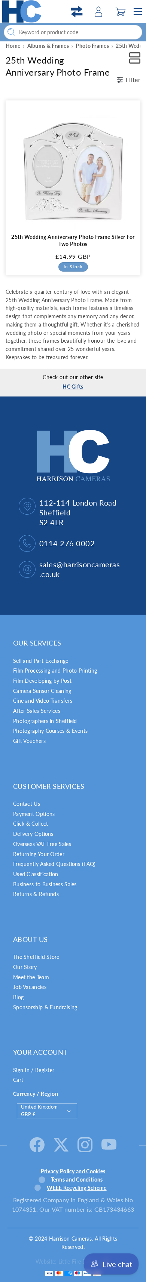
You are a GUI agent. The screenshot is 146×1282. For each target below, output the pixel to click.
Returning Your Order (38, 854)
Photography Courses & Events (50, 731)
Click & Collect (30, 823)
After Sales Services (36, 711)
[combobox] (73, 32)
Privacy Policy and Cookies (73, 1171)
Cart (18, 1080)
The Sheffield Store (36, 957)
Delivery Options (33, 834)
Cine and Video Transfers (42, 700)
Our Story (25, 967)
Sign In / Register (33, 1070)
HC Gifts (73, 386)
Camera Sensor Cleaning (42, 691)
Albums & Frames (48, 46)
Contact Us (26, 803)
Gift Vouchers (29, 741)
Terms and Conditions (77, 1179)
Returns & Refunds (36, 894)
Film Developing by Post (42, 680)
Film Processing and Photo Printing (55, 670)
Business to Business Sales (45, 884)
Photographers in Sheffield (45, 721)
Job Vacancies (29, 987)
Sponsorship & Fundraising (45, 1007)
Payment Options (34, 814)
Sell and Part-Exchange (41, 661)
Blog (18, 997)
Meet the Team (31, 977)
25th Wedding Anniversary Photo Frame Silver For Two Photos (73, 240)
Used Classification (35, 874)
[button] (121, 11)
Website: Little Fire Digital (67, 1261)
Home (13, 46)
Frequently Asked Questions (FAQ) (54, 864)
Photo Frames (92, 46)
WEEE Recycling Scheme (76, 1188)
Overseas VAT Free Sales (42, 844)
